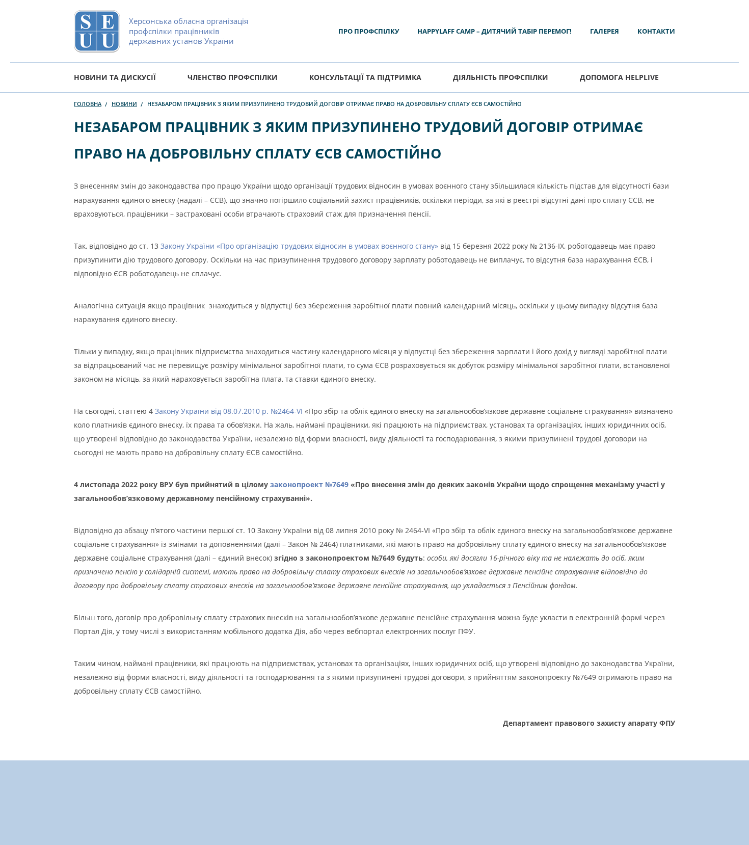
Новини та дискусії (115, 77)
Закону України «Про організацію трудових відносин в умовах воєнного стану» (300, 246)
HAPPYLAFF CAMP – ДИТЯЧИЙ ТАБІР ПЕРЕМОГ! (494, 31)
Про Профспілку (368, 31)
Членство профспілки (233, 77)
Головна (87, 104)
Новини (124, 104)
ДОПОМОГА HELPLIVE (619, 77)
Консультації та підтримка (365, 77)
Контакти (656, 31)
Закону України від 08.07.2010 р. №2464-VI (229, 411)
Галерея (604, 31)
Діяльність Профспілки (500, 77)
